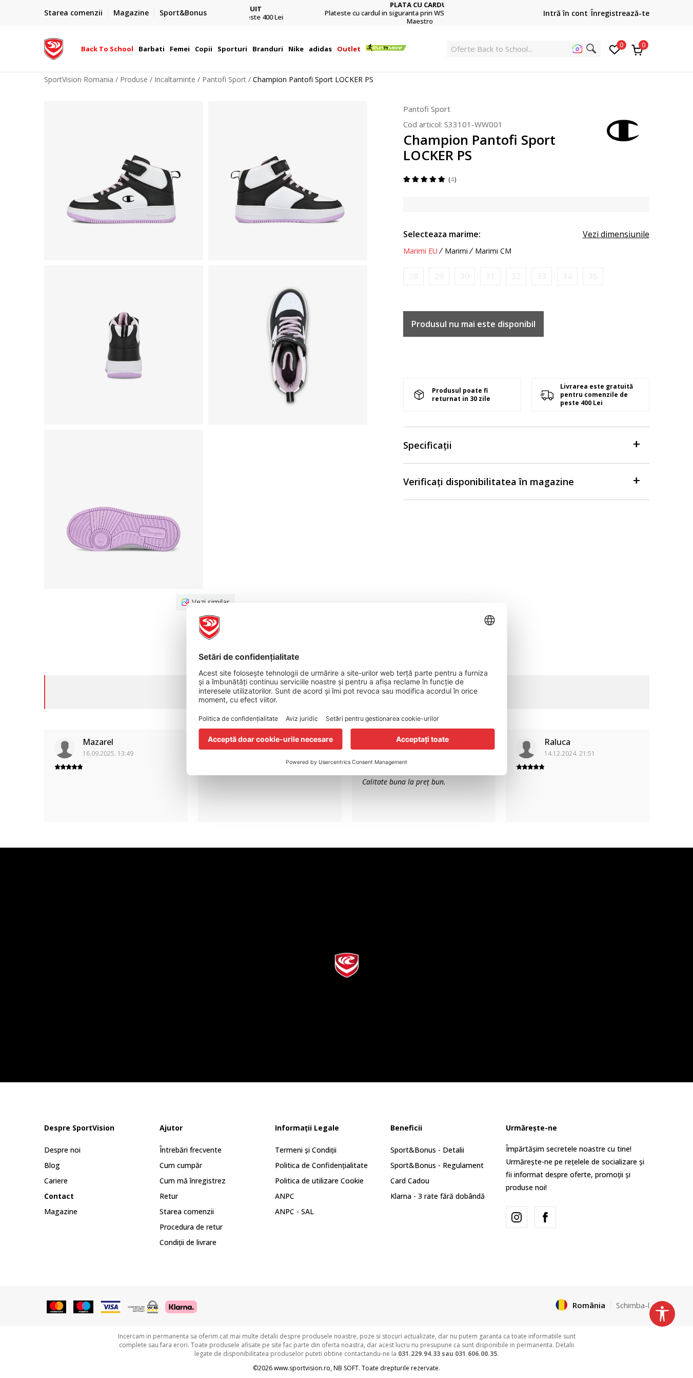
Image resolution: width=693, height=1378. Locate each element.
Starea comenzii (187, 1211)
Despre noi (62, 1150)
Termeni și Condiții (305, 1150)
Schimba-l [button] (632, 1305)
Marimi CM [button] (493, 251)
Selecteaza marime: (442, 234)
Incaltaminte (174, 79)
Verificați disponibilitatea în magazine (488, 481)
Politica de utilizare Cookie (319, 1180)
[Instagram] (516, 1217)
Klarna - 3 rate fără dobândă (437, 1196)
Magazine (60, 1211)
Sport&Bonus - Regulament (437, 1165)
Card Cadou (409, 1180)
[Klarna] (181, 1305)
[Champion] (623, 129)
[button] (135, 49)
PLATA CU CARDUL (346, 5)
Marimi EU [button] (420, 251)
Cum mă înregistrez (193, 1180)
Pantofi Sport (224, 79)
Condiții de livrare (188, 1242)
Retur (169, 1196)
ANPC (284, 1196)
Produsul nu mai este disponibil (473, 324)
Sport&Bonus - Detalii (427, 1150)
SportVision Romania (78, 79)
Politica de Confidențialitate (321, 1165)
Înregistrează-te (620, 13)
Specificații (427, 445)
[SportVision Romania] (53, 47)
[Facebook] (545, 1217)
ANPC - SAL (294, 1211)
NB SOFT (346, 1368)
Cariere (56, 1180)
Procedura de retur (191, 1227)
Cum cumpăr (181, 1165)
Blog (52, 1165)
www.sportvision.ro (302, 1368)
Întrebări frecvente (191, 1150)
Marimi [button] (456, 251)
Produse (134, 79)
